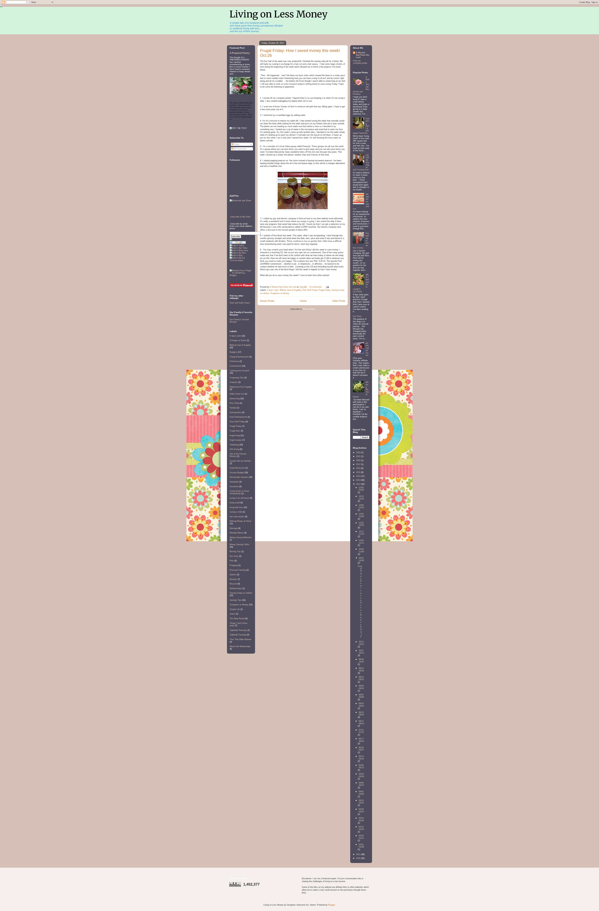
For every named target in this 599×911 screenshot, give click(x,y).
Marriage (233, 528)
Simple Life (235, 609)
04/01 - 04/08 (361, 792)
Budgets (233, 352)
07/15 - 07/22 (361, 731)
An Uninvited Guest (367, 349)
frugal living (235, 435)
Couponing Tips (237, 377)
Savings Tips (235, 600)
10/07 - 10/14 (361, 651)
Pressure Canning (238, 570)
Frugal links (235, 431)
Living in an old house (239, 498)
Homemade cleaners (239, 477)
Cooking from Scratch (239, 370)
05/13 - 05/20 (361, 757)
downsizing (235, 398)
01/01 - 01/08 (361, 845)
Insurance (234, 486)
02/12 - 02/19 (361, 828)
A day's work (272, 290)
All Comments (240, 149)
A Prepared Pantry (240, 53)
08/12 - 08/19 (361, 722)
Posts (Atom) (309, 309)
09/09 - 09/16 (361, 687)
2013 (358, 480)
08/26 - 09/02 (361, 704)
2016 (358, 468)
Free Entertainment (238, 417)
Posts (236, 144)
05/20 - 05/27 (361, 748)
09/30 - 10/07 (361, 660)
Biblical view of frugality (290, 290)
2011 (358, 854)
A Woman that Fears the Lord (362, 54)
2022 (358, 456)
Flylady (233, 408)
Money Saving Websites (241, 537)
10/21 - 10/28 (361, 559)
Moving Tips (235, 551)
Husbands (234, 482)
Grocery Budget (237, 472)
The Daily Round (237, 618)
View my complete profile (360, 62)
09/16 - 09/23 (361, 678)
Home (303, 301)
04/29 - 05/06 (361, 775)
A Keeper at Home (238, 340)
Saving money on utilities (241, 593)
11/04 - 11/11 (361, 541)
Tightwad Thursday (238, 630)
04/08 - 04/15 (361, 784)
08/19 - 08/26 (361, 713)
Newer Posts (267, 301)
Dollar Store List (237, 394)
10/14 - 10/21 (361, 643)
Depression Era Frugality (241, 387)
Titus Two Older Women (240, 639)
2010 (358, 858)
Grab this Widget (237, 260)
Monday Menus (236, 533)
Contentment (235, 366)
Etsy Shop (234, 403)
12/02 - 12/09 (361, 515)
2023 (358, 452)
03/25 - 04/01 (361, 801)
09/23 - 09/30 (361, 669)
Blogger (331, 905)
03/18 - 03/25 (361, 810)
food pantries (235, 412)
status (232, 614)
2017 (358, 464)
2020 (358, 460)
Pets (232, 560)
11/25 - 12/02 (361, 524)
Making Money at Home (240, 521)
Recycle (233, 584)
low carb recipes (237, 516)
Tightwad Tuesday (238, 635)
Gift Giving (234, 449)
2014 (358, 476)
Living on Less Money (278, 14)
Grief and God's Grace (240, 303)
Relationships (236, 588)
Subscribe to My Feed (240, 217)
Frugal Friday (324, 290)
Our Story (234, 556)
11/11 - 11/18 (361, 532)
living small (235, 502)
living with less (236, 507)
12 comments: (316, 287)
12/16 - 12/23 (361, 497)
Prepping (234, 565)
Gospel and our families (240, 461)
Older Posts (338, 301)
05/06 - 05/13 (361, 766)
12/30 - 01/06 (361, 488)
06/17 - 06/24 (361, 739)
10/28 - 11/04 (361, 550)
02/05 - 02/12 (361, 836)
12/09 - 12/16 (361, 506)
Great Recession (237, 468)
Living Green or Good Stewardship (239, 492)
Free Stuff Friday (309, 290)
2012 (358, 484)
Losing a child (236, 512)
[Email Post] (327, 287)
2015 (358, 472)
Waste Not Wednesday (240, 646)
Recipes (233, 579)
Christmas (234, 361)
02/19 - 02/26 (361, 819)
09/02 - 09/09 (361, 696)
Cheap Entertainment (239, 357)
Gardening (234, 444)
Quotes (233, 574)
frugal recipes (236, 440)
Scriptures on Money (279, 293)
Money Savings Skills (239, 544)
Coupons (234, 382)
